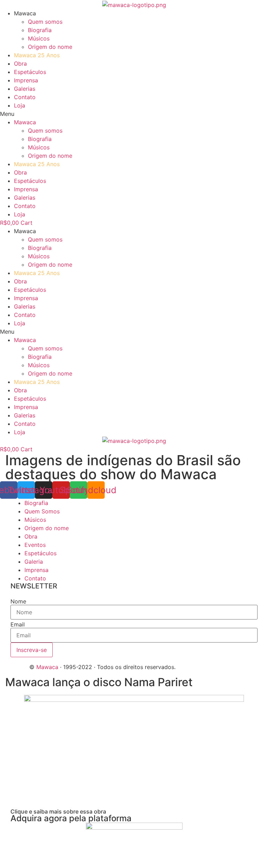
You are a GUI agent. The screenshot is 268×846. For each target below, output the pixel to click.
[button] (134, 114)
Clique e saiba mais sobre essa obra (58, 811)
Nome (18, 601)
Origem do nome (50, 46)
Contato (25, 97)
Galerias (24, 88)
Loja (19, 105)
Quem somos (45, 21)
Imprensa (26, 80)
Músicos (39, 38)
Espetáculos (30, 71)
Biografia (40, 30)
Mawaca (47, 666)
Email (17, 624)
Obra (20, 63)
